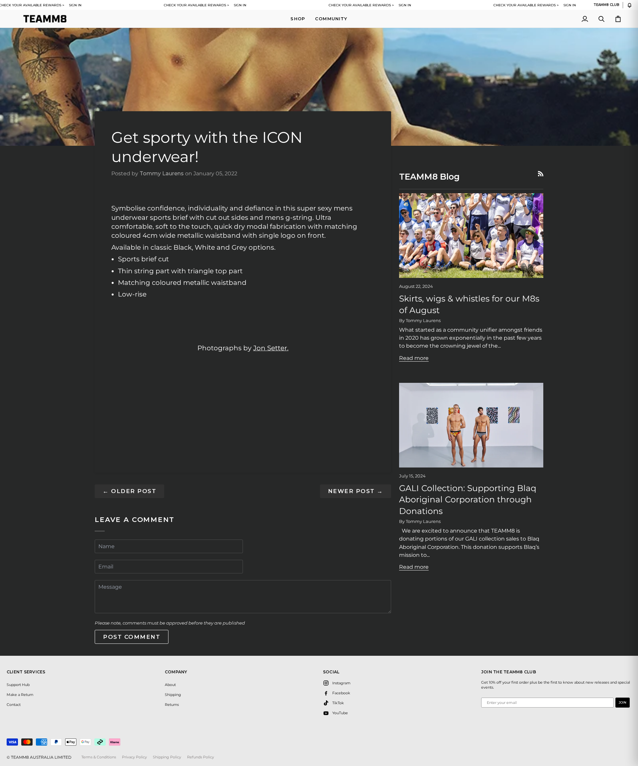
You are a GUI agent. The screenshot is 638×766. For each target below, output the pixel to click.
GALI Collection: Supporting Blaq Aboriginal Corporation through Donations (467, 499)
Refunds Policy (200, 757)
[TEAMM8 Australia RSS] (540, 173)
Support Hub (18, 684)
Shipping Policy (167, 757)
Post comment (131, 637)
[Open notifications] (629, 5)
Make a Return (20, 694)
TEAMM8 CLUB (606, 5)
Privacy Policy (134, 757)
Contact (14, 704)
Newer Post (355, 491)
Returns (172, 704)
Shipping (173, 694)
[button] (297, 19)
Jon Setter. (270, 348)
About (170, 684)
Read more (414, 358)
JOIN (622, 702)
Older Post (129, 491)
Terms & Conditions (98, 757)
